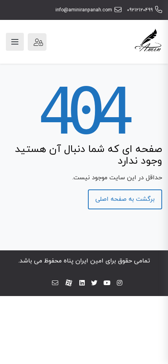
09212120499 (140, 10)
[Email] (55, 283)
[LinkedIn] (82, 283)
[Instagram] (119, 283)
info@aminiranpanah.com (83, 10)
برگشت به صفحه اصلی (125, 199)
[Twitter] (94, 283)
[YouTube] (107, 283)
